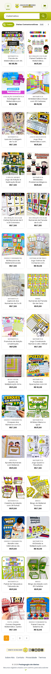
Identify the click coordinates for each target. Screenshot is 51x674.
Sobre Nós (10, 657)
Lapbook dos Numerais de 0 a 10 (13, 302)
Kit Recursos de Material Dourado (13, 261)
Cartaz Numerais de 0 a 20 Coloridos (13, 221)
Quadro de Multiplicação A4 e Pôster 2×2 (13, 383)
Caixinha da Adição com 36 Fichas (13, 504)
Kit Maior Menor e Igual (38, 423)
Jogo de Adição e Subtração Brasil (13, 180)
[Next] (26, 638)
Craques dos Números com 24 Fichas (13, 423)
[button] (8, 6)
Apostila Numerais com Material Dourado (13, 464)
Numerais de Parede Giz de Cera (38, 302)
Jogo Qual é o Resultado (38, 464)
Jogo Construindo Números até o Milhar (37, 342)
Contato (20, 657)
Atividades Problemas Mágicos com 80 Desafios (38, 180)
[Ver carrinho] (44, 6)
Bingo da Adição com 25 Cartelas (37, 585)
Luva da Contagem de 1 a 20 (13, 140)
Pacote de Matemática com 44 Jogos (13, 59)
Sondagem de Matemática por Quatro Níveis (14, 100)
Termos (42, 657)
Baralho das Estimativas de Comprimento (13, 544)
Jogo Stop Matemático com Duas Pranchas (38, 140)
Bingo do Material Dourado (38, 504)
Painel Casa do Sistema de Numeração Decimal (38, 625)
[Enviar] (43, 16)
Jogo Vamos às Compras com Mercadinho (38, 261)
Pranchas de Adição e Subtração (13, 342)
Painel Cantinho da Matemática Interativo (38, 59)
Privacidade (31, 657)
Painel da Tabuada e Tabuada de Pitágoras (13, 585)
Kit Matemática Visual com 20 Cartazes (37, 100)
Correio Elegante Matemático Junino (13, 625)
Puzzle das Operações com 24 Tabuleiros (38, 383)
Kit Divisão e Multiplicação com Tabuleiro (38, 544)
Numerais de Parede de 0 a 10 (38, 221)
